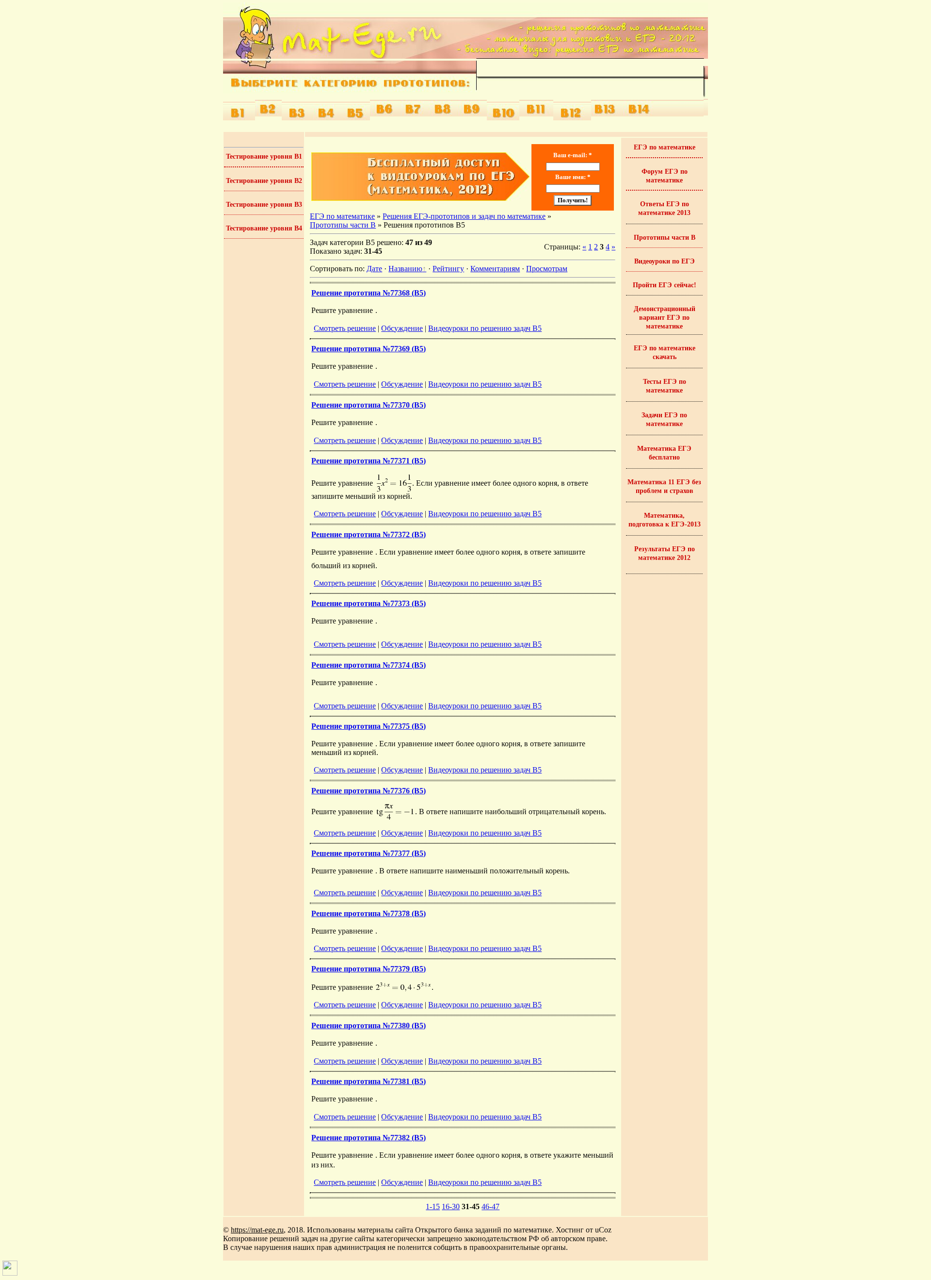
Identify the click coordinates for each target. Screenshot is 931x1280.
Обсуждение (402, 328)
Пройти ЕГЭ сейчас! (664, 285)
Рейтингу (448, 268)
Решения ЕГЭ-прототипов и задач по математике (464, 216)
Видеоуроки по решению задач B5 (485, 328)
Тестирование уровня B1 (264, 156)
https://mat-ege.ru (257, 1230)
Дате (374, 268)
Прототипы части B (343, 225)
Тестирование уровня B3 (264, 204)
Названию (405, 268)
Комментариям (495, 268)
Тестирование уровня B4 (264, 228)
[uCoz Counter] (9, 1273)
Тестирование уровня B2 (264, 180)
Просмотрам (546, 268)
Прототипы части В (664, 237)
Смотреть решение (345, 328)
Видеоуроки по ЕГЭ (664, 261)
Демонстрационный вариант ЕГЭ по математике (664, 317)
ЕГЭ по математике (342, 216)
